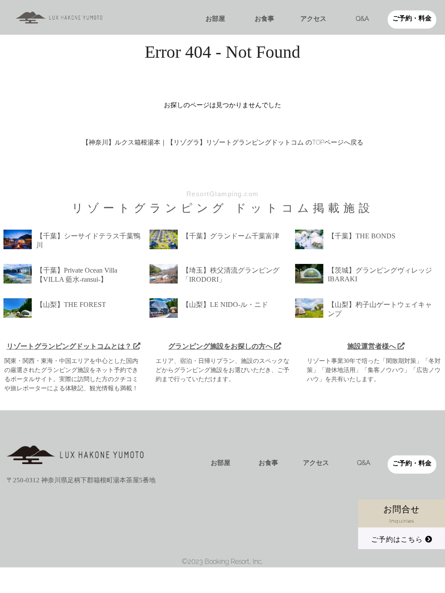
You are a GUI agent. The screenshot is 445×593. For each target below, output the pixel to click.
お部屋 (215, 19)
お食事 (264, 19)
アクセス (313, 19)
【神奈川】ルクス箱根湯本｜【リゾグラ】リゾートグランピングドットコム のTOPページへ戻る (222, 142)
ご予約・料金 (412, 18)
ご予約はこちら (398, 539)
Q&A (362, 19)
